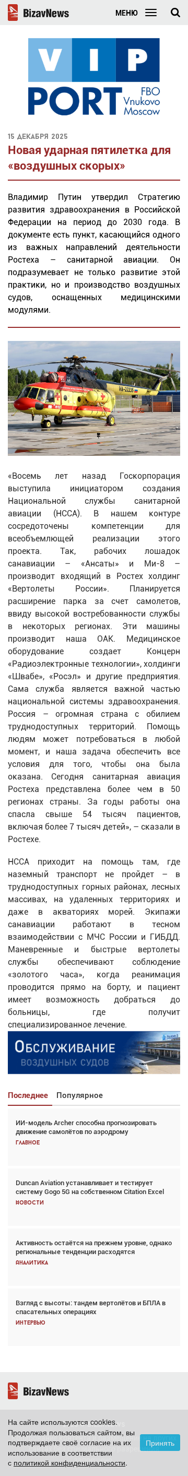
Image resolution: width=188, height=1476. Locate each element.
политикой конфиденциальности (69, 1462)
